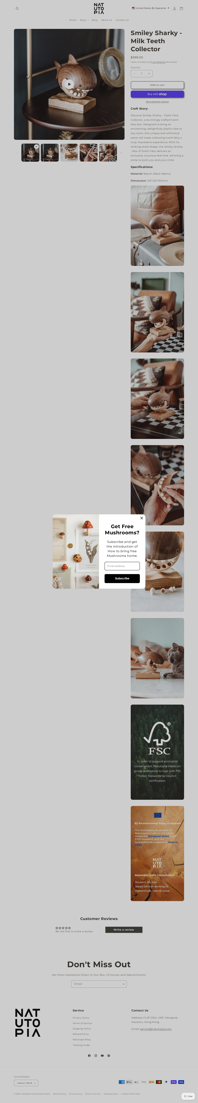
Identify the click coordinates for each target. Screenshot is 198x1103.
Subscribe (122, 578)
